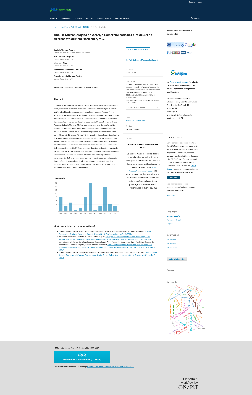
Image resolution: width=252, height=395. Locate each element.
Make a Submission (177, 259)
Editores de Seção (122, 18)
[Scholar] (190, 47)
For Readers (171, 239)
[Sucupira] (179, 77)
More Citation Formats (136, 108)
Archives (89, 18)
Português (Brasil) (174, 220)
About (53, 18)
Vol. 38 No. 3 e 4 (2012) (80, 27)
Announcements (104, 18)
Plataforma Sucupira (179, 82)
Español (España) (173, 216)
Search (196, 18)
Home (56, 27)
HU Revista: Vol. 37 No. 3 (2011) (138, 239)
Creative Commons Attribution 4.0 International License (110, 367)
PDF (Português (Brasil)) (139, 49)
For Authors (171, 243)
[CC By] (82, 362)
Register (192, 2)
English (170, 224)
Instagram (171, 195)
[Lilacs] (175, 47)
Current (78, 18)
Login (200, 2)
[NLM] (186, 54)
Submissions (66, 18)
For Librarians (172, 247)
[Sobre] (173, 179)
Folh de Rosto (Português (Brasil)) (143, 60)
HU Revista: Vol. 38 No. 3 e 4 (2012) (117, 234)
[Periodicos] (173, 54)
